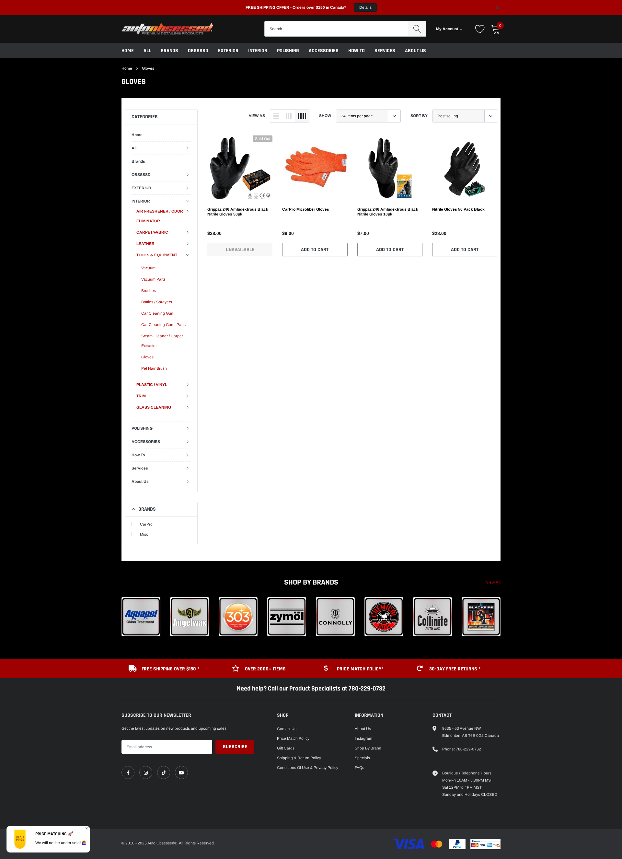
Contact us (286, 728)
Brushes (148, 290)
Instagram (363, 738)
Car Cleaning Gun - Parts (163, 324)
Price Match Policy (293, 738)
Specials (362, 758)
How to (356, 50)
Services (384, 50)
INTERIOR (257, 50)
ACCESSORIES (324, 50)
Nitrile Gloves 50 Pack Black (458, 209)
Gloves (148, 68)
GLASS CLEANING (153, 407)
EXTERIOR (228, 50)
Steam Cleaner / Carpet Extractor (162, 341)
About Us (415, 50)
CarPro (146, 524)
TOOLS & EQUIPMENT (156, 255)
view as (257, 115)
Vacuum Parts (153, 279)
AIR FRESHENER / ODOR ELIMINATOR (159, 216)
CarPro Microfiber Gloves (305, 209)
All (147, 50)
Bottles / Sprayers (156, 302)
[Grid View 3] (288, 116)
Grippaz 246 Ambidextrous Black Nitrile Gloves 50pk (237, 211)
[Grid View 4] (302, 116)
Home (127, 50)
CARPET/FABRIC (152, 232)
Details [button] (365, 7)
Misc (144, 534)
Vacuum (148, 268)
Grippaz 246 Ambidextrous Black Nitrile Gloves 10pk (387, 211)
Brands (169, 50)
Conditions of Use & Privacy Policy (307, 767)
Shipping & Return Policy (299, 758)
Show (325, 115)
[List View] (276, 116)
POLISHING (288, 50)
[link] (239, 168)
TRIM (141, 396)
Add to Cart (314, 249)
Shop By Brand (368, 748)
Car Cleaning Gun (157, 313)
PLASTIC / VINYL (151, 384)
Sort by (419, 115)
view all (493, 582)
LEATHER (145, 243)
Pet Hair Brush (154, 368)
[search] (417, 28)
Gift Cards (285, 748)
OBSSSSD (198, 50)
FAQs (359, 767)
